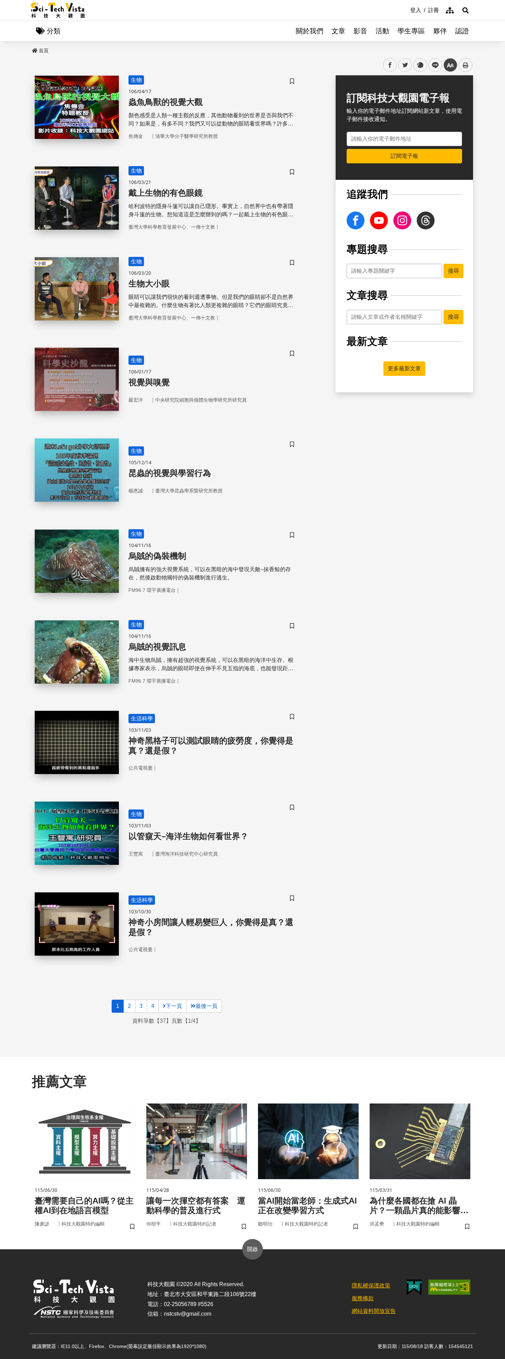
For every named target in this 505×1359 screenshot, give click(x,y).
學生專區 (411, 31)
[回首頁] (58, 10)
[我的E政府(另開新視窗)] (414, 1287)
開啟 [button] (252, 1249)
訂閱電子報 (404, 156)
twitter (405, 65)
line (433, 65)
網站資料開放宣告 (374, 1311)
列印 (465, 65)
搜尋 (453, 271)
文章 (338, 31)
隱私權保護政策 (371, 1286)
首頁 (43, 50)
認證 (462, 31)
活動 (382, 31)
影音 (360, 31)
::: (405, 9)
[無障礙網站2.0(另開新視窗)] (449, 1287)
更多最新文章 (404, 368)
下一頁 (174, 1006)
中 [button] (450, 65)
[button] (465, 10)
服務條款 (363, 1298)
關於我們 (309, 31)
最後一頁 (206, 1006)
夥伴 (440, 31)
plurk (420, 65)
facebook (390, 65)
